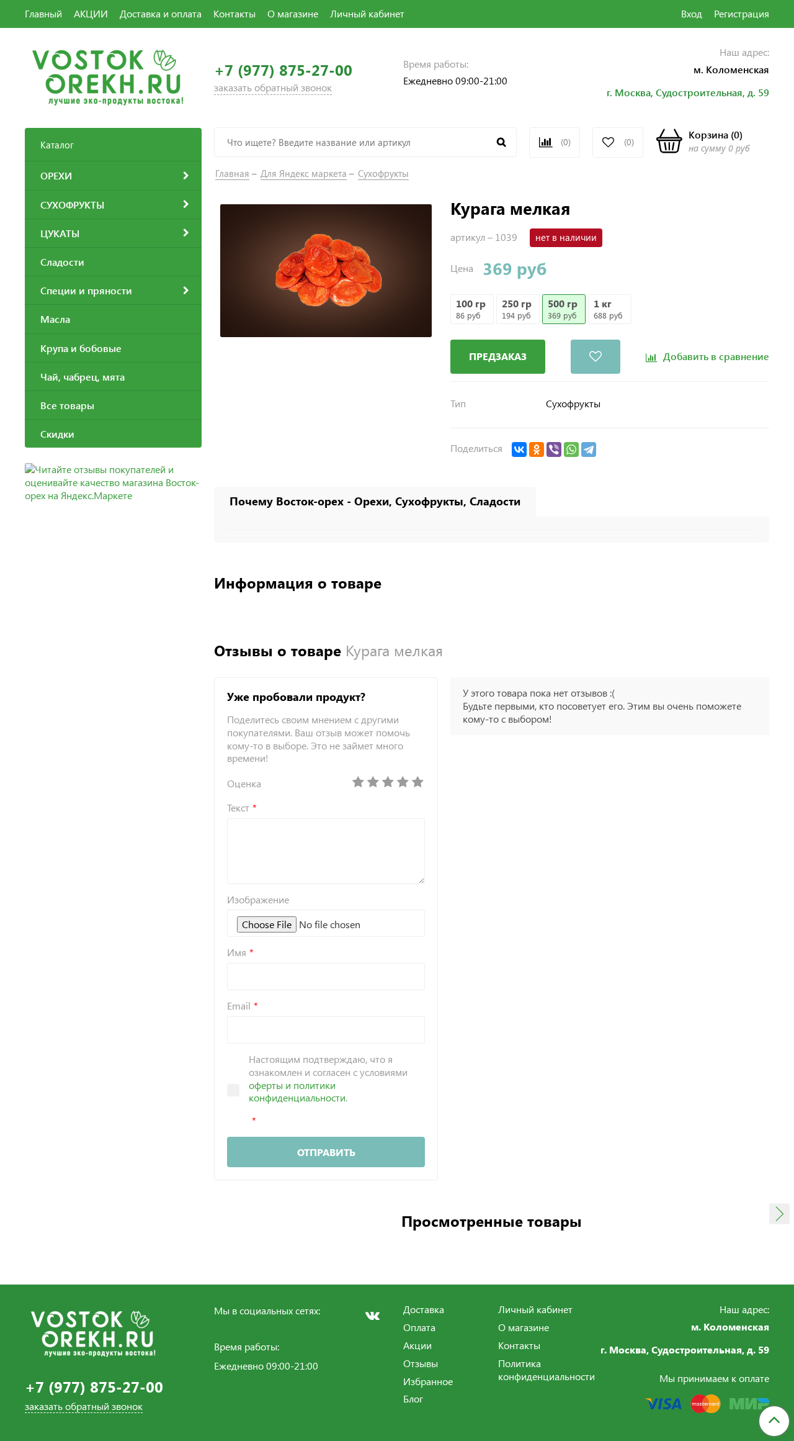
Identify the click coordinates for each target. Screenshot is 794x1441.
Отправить (326, 1152)
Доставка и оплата (161, 13)
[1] (357, 782)
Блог (413, 1398)
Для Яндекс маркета (304, 173)
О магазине (292, 13)
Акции (417, 1345)
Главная (232, 173)
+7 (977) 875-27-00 (283, 69)
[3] (387, 782)
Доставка (423, 1309)
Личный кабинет (367, 13)
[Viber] (553, 449)
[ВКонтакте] (519, 449)
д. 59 (758, 92)
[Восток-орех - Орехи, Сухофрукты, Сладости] (107, 76)
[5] (417, 782)
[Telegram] (588, 449)
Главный (43, 13)
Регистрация (741, 13)
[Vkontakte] (372, 1315)
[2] (372, 782)
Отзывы (420, 1363)
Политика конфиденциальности (546, 1370)
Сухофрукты (383, 173)
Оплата (419, 1327)
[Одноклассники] (536, 449)
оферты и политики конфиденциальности (297, 1091)
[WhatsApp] (571, 449)
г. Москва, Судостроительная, (677, 92)
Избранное (428, 1381)
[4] (402, 782)
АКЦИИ (91, 13)
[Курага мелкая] (326, 269)
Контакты (234, 13)
